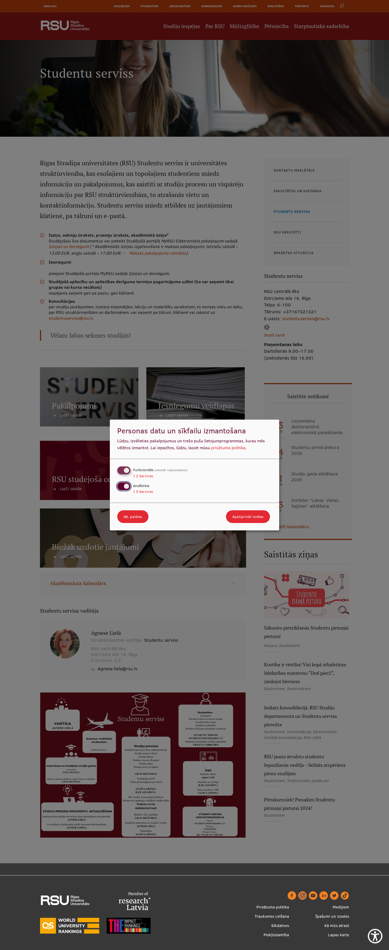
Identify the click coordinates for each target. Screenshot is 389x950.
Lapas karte (338, 935)
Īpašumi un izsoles (332, 916)
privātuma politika (228, 448)
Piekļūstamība (276, 935)
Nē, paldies (133, 516)
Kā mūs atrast (336, 925)
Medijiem (341, 907)
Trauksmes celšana (272, 916)
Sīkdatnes (280, 925)
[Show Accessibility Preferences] (375, 936)
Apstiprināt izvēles (248, 516)
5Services (143, 491)
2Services (143, 476)
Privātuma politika (272, 907)
